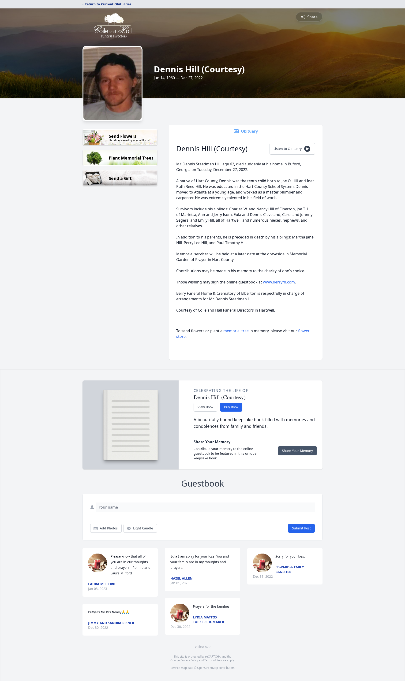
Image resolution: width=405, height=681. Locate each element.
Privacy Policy (189, 660)
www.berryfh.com (279, 282)
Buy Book (231, 407)
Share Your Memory (297, 450)
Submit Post (301, 528)
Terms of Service (215, 660)
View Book (205, 407)
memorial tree (236, 330)
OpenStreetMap (207, 668)
